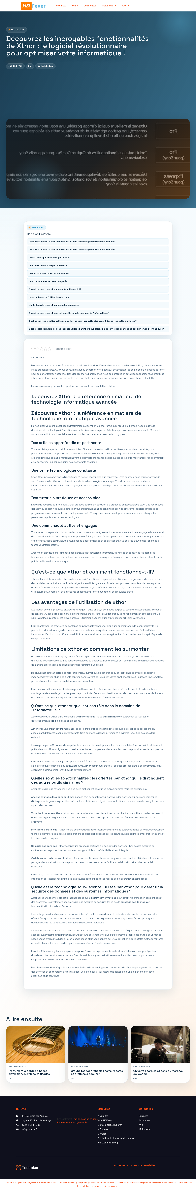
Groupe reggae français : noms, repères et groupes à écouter (97, 1072)
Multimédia (107, 5)
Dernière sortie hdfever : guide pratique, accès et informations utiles (146, 1183)
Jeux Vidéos (90, 5)
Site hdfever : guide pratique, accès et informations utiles (31, 1183)
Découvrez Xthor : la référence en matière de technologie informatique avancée (72, 241)
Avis (124, 5)
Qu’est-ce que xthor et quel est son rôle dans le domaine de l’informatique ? (69, 313)
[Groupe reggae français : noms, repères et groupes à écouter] (97, 1044)
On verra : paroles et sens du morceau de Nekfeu (158, 1072)
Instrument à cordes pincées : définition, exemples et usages (29, 1072)
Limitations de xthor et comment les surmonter (54, 305)
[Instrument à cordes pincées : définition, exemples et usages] (35, 1044)
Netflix (75, 5)
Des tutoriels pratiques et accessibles (49, 273)
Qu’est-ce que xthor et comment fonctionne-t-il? (55, 289)
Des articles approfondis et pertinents (49, 257)
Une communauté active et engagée (48, 281)
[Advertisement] (98, 94)
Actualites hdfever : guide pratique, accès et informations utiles (86, 1183)
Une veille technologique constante (48, 265)
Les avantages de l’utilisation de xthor (49, 297)
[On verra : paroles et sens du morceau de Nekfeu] (160, 1044)
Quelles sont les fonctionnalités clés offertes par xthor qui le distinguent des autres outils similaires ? (83, 321)
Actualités (61, 5)
